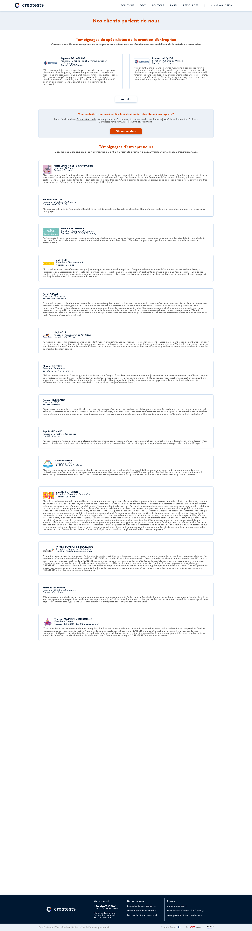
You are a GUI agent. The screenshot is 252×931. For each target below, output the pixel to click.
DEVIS (143, 5)
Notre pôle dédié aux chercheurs (184, 915)
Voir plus (126, 99)
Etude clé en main (86, 119)
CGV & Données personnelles (95, 927)
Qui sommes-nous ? (177, 905)
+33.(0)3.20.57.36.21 (224, 5)
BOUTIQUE (158, 5)
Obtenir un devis (126, 131)
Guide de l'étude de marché (141, 910)
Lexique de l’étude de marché (142, 915)
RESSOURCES (190, 5)
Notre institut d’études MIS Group (184, 910)
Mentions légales (69, 927)
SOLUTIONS (127, 5)
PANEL (173, 5)
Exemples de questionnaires (141, 905)
